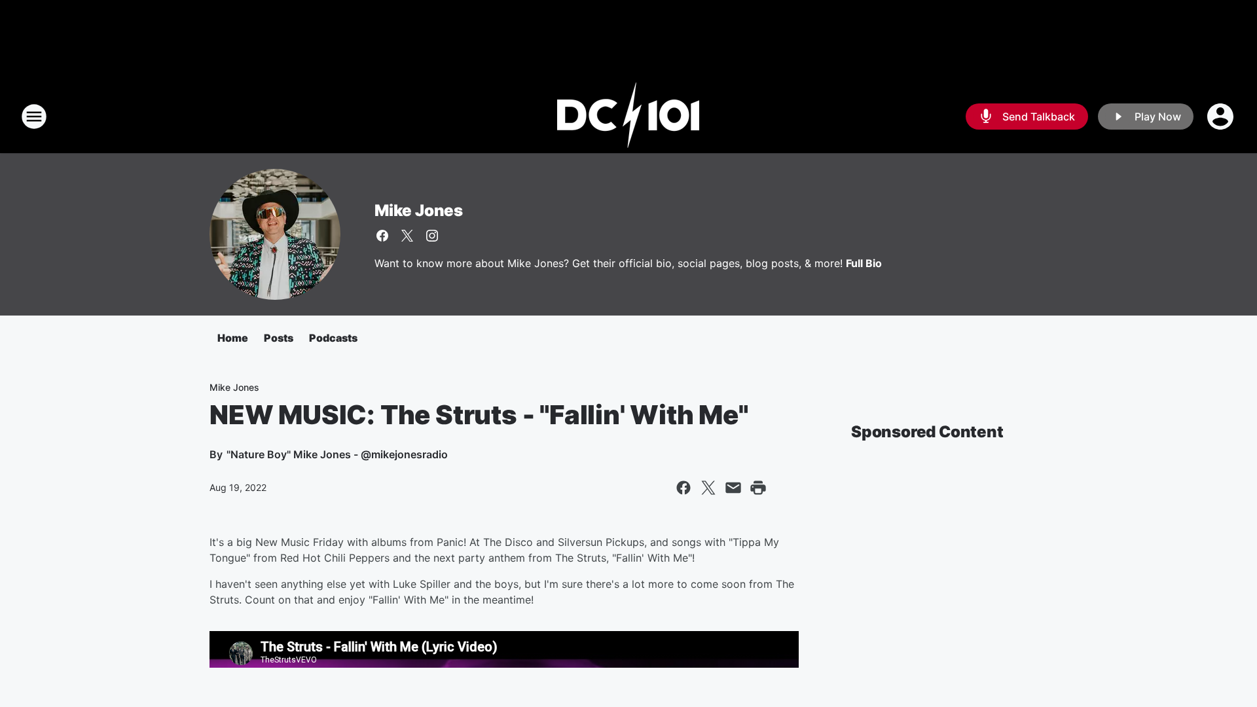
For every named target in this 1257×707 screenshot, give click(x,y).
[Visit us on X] (407, 236)
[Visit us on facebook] (382, 236)
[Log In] (1221, 116)
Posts (278, 337)
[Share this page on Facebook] (683, 488)
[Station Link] (628, 116)
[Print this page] (758, 488)
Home (232, 337)
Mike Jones (418, 210)
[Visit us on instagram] (432, 236)
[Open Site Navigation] (34, 116)
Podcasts (333, 337)
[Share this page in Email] (733, 488)
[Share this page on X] (708, 488)
